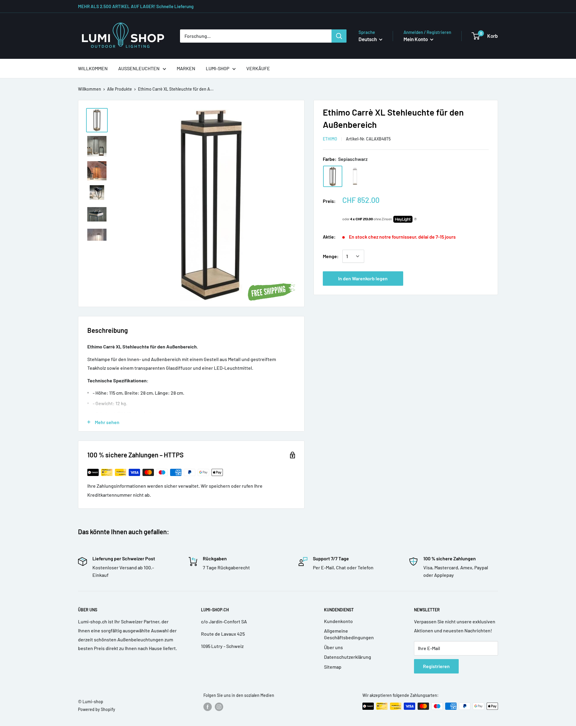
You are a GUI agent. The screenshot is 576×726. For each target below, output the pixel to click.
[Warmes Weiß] (354, 176)
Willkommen (89, 89)
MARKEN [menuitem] (186, 68)
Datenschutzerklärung (347, 657)
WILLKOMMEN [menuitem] (93, 68)
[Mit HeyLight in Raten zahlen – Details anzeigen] (415, 219)
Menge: (331, 256)
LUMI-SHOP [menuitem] (217, 68)
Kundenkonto (338, 621)
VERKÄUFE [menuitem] (258, 68)
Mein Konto (416, 39)
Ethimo (330, 138)
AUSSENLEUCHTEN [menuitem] (139, 68)
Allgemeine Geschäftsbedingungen (349, 634)
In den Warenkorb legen (363, 278)
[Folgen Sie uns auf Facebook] (207, 707)
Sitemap (332, 667)
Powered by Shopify (96, 709)
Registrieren (436, 666)
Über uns (333, 647)
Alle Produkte (119, 89)
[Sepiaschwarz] (332, 176)
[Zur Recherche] (339, 36)
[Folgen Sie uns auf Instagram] (219, 707)
